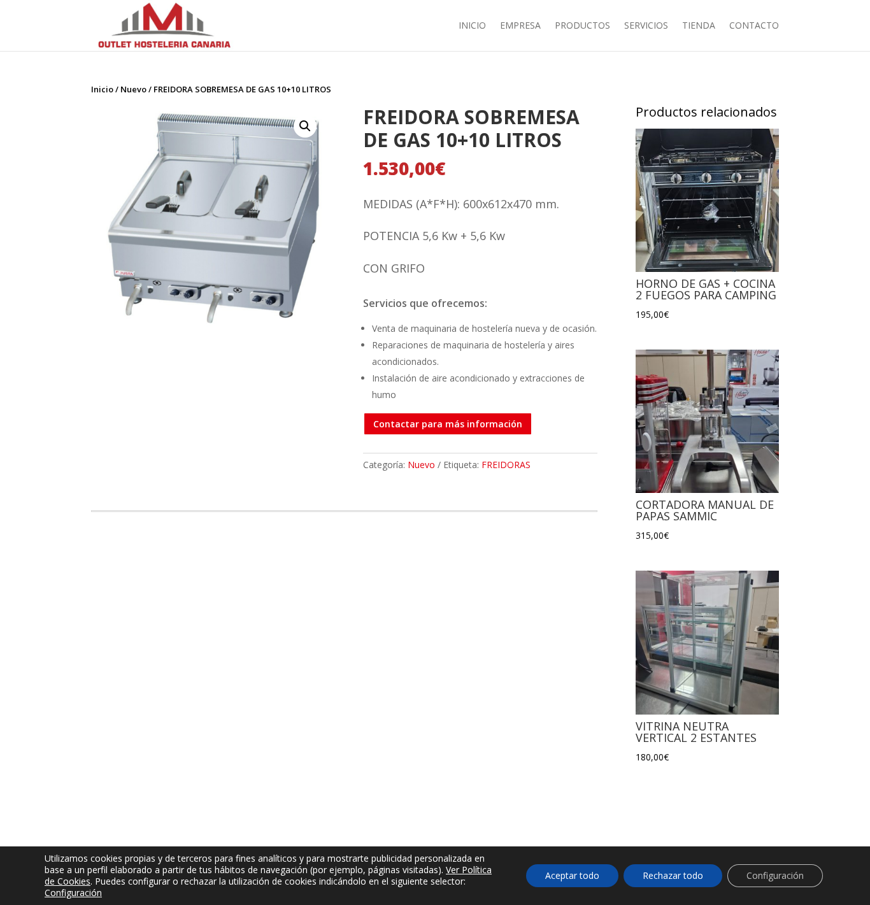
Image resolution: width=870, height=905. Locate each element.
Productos (582, 26)
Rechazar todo (673, 875)
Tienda (698, 26)
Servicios (646, 26)
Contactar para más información (447, 424)
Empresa (520, 26)
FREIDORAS (506, 465)
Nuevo (133, 89)
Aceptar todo (572, 875)
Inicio (472, 26)
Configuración (73, 893)
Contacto (754, 26)
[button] (305, 126)
